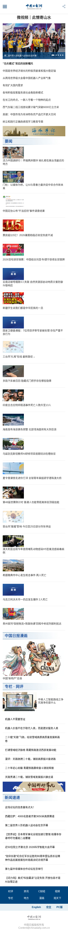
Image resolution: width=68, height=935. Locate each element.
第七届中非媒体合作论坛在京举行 (24, 869)
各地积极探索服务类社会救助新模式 (23, 92)
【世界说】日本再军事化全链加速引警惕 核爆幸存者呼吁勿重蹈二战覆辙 (33, 836)
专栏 (8, 686)
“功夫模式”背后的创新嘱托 (18, 63)
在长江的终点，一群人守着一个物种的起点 (27, 100)
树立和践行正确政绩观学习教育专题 (23, 121)
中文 (48, 907)
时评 (10, 891)
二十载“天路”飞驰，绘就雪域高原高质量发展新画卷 (32, 739)
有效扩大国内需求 (13, 85)
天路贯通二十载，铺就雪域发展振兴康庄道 (29, 777)
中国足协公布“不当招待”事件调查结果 (24, 211)
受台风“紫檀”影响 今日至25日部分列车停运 (27, 526)
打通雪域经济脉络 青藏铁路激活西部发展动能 (30, 750)
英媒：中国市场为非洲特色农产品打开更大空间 (29, 114)
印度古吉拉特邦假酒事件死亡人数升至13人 (27, 405)
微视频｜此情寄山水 (34, 17)
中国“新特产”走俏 (12, 678)
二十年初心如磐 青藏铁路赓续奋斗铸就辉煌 (29, 768)
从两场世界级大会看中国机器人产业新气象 (27, 78)
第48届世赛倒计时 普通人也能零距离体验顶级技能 (31, 502)
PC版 (59, 907)
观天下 (57, 898)
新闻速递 (12, 797)
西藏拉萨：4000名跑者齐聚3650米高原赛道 (29, 816)
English (36, 907)
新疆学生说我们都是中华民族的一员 (23, 308)
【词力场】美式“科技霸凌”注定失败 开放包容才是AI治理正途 (32, 880)
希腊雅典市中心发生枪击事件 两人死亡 (24, 575)
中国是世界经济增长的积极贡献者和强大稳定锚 (29, 70)
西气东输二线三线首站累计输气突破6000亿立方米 (31, 107)
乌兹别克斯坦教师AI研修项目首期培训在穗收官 (29, 453)
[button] (53, 55)
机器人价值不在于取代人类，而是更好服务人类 (31, 728)
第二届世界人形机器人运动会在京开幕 (20, 56)
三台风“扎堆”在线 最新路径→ (19, 356)
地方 (26, 898)
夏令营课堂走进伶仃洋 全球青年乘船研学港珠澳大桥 (32, 478)
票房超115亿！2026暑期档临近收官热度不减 (28, 235)
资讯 (26, 891)
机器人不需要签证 (15, 719)
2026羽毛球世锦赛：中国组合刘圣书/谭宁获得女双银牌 (34, 259)
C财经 (41, 891)
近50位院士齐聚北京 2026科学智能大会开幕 (30, 847)
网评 (19, 686)
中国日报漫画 (16, 636)
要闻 (8, 141)
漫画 (41, 898)
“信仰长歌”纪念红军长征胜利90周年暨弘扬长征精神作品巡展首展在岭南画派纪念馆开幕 (32, 858)
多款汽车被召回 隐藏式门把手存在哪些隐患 (27, 380)
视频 (57, 891)
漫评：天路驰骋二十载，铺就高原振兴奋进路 (30, 759)
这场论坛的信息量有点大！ (20, 807)
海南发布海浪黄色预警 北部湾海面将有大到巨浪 (29, 429)
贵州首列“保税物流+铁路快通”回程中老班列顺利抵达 (32, 623)
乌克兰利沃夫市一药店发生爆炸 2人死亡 (25, 599)
